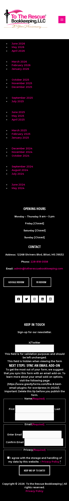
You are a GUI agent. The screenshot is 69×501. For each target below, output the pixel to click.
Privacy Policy (50, 461)
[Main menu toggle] (62, 19)
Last (57, 409)
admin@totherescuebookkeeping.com (38, 268)
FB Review (41, 282)
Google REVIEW (16, 282)
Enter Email (14, 434)
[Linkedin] (42, 299)
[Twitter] (26, 299)
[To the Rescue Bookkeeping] (26, 19)
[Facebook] (18, 299)
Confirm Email (15, 442)
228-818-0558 (39, 261)
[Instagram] (34, 299)
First (12, 409)
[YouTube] (50, 299)
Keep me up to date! (34, 470)
